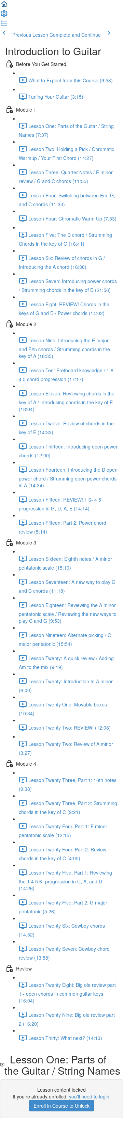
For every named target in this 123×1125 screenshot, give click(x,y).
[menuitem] (4, 15)
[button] (4, 6)
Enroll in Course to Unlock (61, 1105)
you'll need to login (89, 1096)
